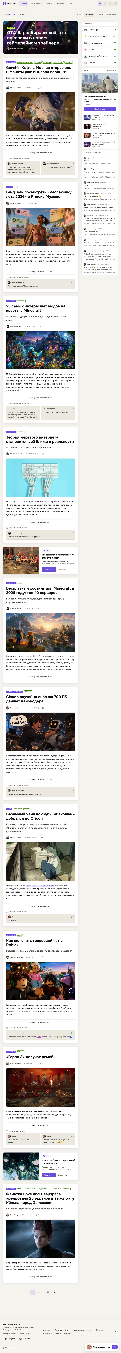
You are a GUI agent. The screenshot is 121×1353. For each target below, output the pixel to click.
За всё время (112, 15)
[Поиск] (105, 3)
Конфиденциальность (52, 1333)
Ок (114, 1347)
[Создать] (100, 3)
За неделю (89, 15)
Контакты (68, 1333)
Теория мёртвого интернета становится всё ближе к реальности (40, 439)
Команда (58, 1330)
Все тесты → (111, 70)
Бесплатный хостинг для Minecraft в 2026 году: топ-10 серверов (40, 590)
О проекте (47, 1330)
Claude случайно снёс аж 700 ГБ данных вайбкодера (36, 699)
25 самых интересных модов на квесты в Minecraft (35, 308)
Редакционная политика (83, 1330)
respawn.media (11, 1324)
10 (48, 1292)
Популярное (9, 15)
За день (79, 15)
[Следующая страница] (54, 1292)
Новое (23, 15)
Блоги (67, 1330)
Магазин (60, 3)
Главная (23, 3)
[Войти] (115, 3)
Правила (100, 1330)
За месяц (100, 15)
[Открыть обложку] (40, 111)
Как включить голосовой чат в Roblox (34, 942)
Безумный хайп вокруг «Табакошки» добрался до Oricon (40, 816)
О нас (70, 3)
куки (108, 1347)
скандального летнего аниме (40, 885)
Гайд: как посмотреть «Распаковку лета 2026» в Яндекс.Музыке (38, 194)
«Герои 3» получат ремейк (31, 1056)
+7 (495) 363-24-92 (28, 1334)
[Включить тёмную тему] (110, 3)
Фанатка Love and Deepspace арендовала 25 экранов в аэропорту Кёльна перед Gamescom (40, 1198)
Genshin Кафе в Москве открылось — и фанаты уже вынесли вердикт (40, 69)
